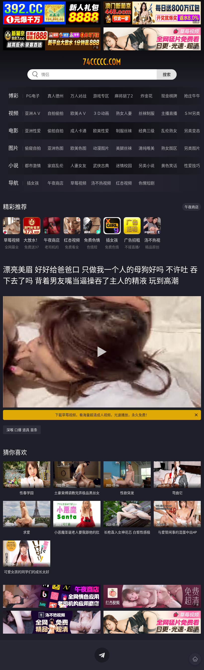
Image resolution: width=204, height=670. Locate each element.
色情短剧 (146, 183)
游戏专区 (101, 96)
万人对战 (78, 96)
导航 (13, 183)
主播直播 (169, 113)
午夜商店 (55, 183)
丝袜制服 (146, 113)
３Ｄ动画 (101, 113)
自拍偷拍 (55, 113)
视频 (13, 113)
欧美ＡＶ (78, 113)
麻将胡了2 (124, 96)
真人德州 (55, 96)
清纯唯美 (146, 148)
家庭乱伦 (55, 165)
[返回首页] (195, 659)
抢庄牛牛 (192, 96)
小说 (13, 165)
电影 (13, 130)
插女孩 (33, 183)
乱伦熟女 (169, 131)
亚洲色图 (55, 148)
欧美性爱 (101, 131)
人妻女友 (78, 165)
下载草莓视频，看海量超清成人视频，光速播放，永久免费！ (102, 414)
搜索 (167, 74)
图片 (13, 148)
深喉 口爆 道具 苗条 (21, 429)
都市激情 (33, 165)
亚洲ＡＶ (33, 113)
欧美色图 (78, 148)
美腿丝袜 (124, 148)
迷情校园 (124, 165)
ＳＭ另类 (192, 113)
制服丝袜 (124, 131)
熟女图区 (169, 148)
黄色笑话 (169, 165)
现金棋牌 (169, 96)
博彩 (13, 95)
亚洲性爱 (33, 131)
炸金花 (147, 96)
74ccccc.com (102, 62)
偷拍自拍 (55, 131)
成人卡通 (78, 131)
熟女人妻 (124, 113)
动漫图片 (101, 148)
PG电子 (33, 96)
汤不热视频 (101, 183)
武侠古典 (101, 165)
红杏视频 (124, 183)
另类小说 (146, 165)
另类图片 (192, 148)
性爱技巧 (192, 165)
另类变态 (192, 131)
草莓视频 (78, 183)
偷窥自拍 (33, 148)
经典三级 (146, 131)
